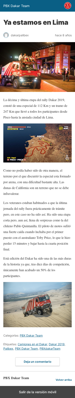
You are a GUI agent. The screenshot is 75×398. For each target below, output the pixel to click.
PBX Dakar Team (31, 335)
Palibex (8, 348)
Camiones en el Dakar (32, 344)
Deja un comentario (37, 361)
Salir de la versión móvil (37, 392)
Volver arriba (64, 379)
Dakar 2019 (57, 344)
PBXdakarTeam (50, 348)
